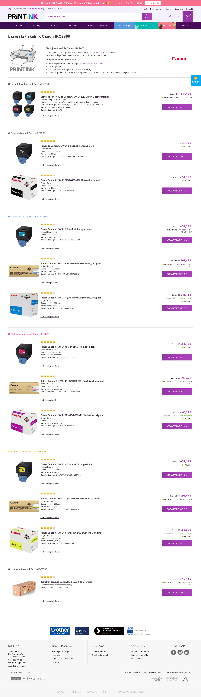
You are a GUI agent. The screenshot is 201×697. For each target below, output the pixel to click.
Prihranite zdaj (153, 3)
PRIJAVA (175, 16)
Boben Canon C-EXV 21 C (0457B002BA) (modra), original (70, 263)
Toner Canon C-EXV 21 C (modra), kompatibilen (66, 229)
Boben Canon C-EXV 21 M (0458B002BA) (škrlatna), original (72, 381)
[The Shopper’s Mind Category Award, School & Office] (109, 630)
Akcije (185, 25)
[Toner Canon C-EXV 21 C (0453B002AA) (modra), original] (24, 304)
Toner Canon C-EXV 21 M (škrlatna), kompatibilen (67, 347)
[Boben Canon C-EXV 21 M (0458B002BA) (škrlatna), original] (24, 388)
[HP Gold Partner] (82, 630)
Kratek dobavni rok (100, 655)
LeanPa (55, 662)
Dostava (167, 9)
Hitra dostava (137, 658)
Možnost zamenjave (140, 651)
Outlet (167, 25)
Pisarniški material (98, 25)
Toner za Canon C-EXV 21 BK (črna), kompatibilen (67, 146)
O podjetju (13, 666)
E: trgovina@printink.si (17, 662)
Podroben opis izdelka (49, 116)
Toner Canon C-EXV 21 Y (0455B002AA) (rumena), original (71, 533)
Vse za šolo (147, 25)
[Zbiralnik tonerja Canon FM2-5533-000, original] (24, 589)
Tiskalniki (72, 25)
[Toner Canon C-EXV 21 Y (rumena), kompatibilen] (24, 471)
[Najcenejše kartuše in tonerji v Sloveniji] (23, 16)
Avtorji (187, 672)
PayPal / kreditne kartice (62, 658)
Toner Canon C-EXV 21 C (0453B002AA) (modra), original (70, 297)
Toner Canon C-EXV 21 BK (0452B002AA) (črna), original (70, 180)
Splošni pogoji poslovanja (173, 672)
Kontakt (189, 9)
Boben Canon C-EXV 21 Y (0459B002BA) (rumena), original (71, 498)
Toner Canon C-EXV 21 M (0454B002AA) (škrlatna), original (72, 415)
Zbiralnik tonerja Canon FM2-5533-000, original (66, 582)
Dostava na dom (99, 651)
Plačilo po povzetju (60, 651)
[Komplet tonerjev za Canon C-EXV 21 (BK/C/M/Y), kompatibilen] (24, 104)
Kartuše (18, 25)
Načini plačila (155, 9)
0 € (188, 20)
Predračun (56, 655)
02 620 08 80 (36, 8)
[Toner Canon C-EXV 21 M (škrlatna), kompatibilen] (24, 354)
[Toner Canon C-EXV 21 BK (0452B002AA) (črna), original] (24, 187)
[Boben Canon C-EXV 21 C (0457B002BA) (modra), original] (24, 270)
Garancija (179, 9)
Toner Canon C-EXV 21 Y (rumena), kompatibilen (66, 464)
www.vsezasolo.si (131, 691)
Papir (54, 25)
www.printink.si (69, 691)
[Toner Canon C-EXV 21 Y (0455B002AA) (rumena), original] (24, 540)
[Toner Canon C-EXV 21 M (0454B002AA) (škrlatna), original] (24, 422)
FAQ (145, 9)
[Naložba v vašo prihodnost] (139, 630)
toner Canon (94, 52)
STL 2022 (127, 672)
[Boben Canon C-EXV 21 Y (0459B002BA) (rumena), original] (24, 505)
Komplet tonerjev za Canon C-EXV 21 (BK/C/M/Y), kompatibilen (74, 97)
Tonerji (36, 25)
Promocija (124, 25)
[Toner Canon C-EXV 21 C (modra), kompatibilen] (24, 236)
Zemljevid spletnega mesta (150, 672)
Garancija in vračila (139, 655)
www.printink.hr (99, 691)
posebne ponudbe (96, 63)
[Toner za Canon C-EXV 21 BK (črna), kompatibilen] (24, 153)
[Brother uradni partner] (60, 630)
